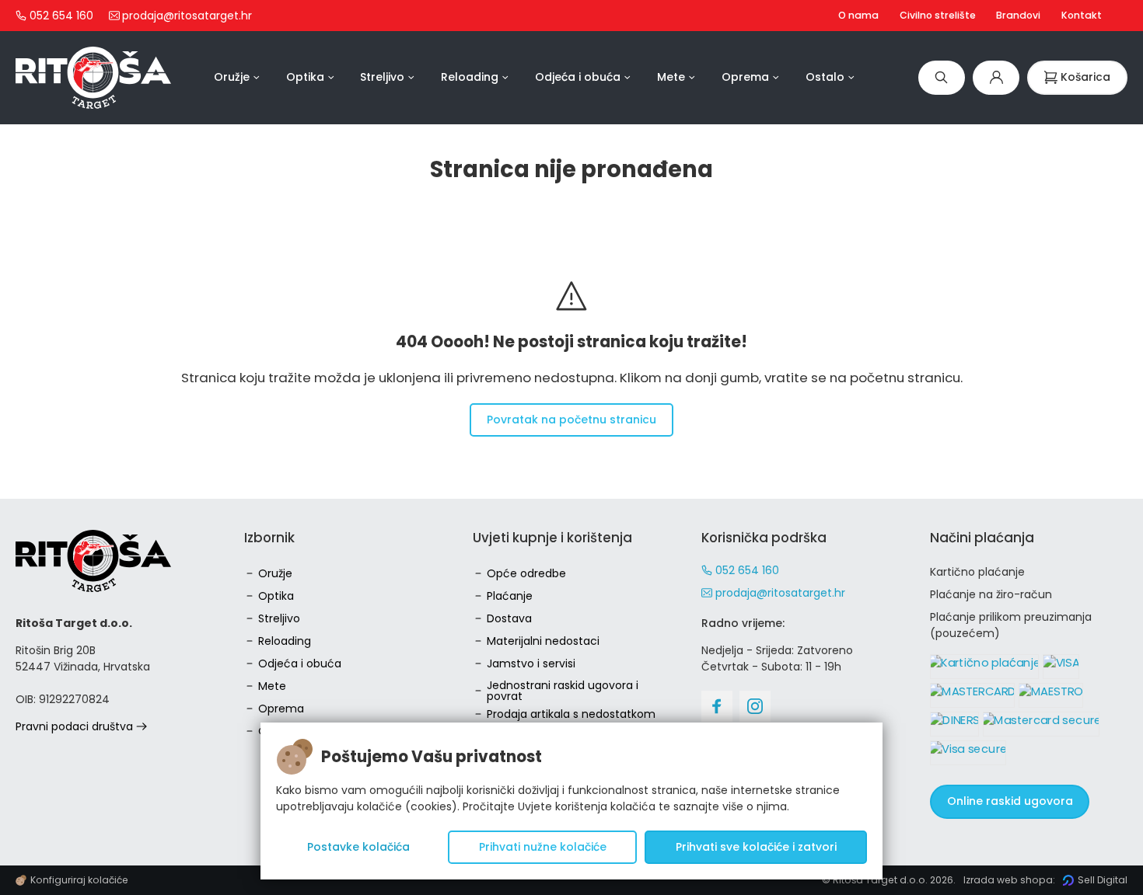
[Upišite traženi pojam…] (941, 77)
